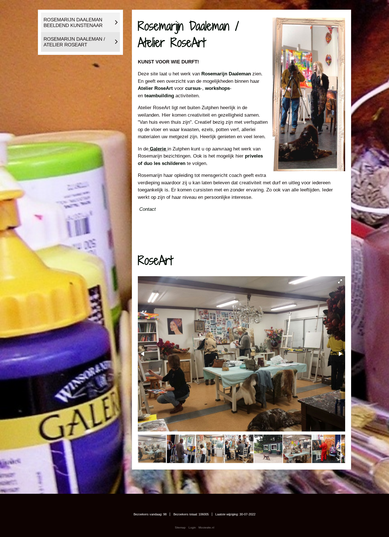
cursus (192, 88)
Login (192, 527)
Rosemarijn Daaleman (226, 74)
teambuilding (159, 95)
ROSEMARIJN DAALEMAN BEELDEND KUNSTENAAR (73, 22)
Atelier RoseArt (156, 88)
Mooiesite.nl (206, 527)
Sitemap (180, 527)
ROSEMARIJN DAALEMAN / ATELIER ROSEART (74, 41)
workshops (217, 88)
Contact (147, 209)
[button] (340, 281)
